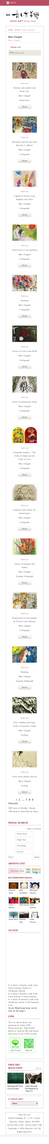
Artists (17, 30)
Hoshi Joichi (13, 919)
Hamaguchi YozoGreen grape (15, 1087)
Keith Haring (24, 905)
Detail (24, 107)
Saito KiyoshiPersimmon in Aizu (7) (31, 1088)
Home (10, 30)
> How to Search (33, 829)
